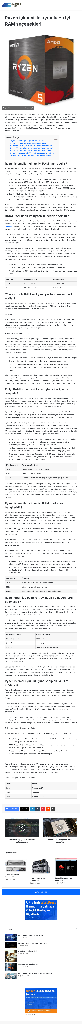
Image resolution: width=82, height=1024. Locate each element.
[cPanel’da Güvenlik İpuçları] (11, 967)
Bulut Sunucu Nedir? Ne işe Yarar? (30, 935)
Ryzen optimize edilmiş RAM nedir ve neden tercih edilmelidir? (34, 153)
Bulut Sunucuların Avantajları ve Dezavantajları (35, 973)
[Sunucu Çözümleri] (12, 5)
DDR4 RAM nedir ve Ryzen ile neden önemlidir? (29, 143)
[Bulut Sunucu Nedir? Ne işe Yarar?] (11, 937)
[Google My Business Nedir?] (11, 956)
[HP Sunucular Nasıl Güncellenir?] (16, 865)
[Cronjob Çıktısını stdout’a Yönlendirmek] (11, 945)
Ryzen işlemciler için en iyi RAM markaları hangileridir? (31, 150)
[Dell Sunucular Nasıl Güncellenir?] (41, 867)
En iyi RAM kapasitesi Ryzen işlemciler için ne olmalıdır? (32, 148)
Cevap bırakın (41, 892)
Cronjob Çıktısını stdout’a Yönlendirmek (32, 943)
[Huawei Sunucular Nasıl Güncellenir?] (66, 867)
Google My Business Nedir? (28, 951)
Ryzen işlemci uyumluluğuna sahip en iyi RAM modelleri (31, 155)
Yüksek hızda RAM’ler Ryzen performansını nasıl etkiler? (32, 146)
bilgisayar (8, 226)
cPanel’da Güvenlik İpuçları (28, 964)
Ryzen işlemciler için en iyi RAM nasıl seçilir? (27, 141)
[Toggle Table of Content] (54, 138)
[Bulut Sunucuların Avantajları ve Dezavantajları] (11, 976)
